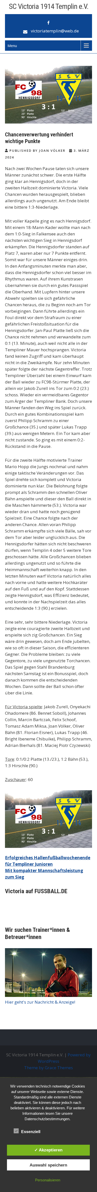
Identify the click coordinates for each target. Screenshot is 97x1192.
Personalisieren (47, 1180)
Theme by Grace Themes (48, 1067)
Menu (12, 45)
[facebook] (48, 23)
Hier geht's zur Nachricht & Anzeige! (40, 1002)
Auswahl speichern (48, 1165)
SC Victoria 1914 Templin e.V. (48, 6)
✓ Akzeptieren (48, 1150)
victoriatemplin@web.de (55, 31)
